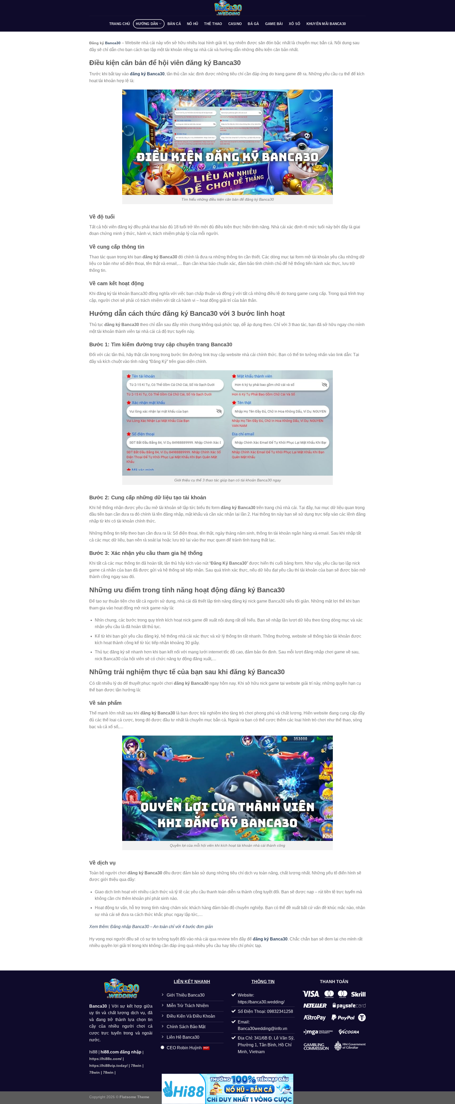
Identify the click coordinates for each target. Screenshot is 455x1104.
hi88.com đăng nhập (121, 1052)
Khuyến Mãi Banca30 (326, 24)
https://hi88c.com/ (105, 1059)
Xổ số (294, 24)
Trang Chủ (119, 24)
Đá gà (253, 24)
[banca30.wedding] (227, 8)
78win (136, 1065)
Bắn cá (174, 24)
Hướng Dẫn (147, 24)
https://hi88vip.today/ (108, 1065)
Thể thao (213, 24)
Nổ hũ (192, 24)
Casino (235, 24)
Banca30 (113, 43)
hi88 (93, 1052)
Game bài (274, 24)
